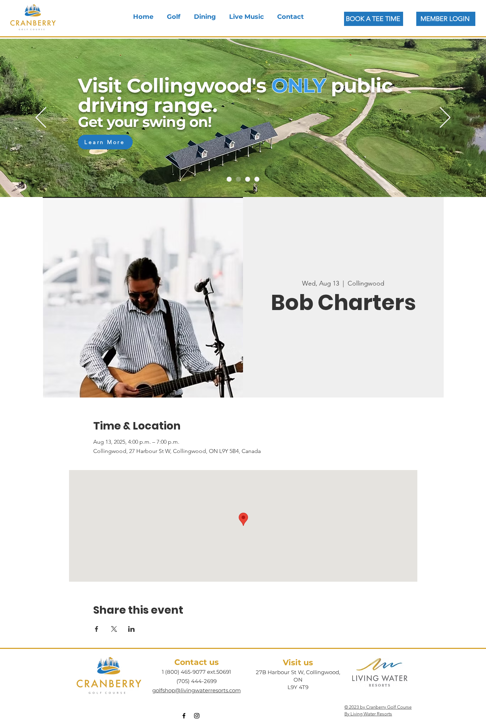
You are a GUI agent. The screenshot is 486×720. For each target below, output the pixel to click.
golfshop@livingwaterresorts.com (196, 690)
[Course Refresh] (229, 179)
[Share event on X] (114, 629)
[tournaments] (256, 179)
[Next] (445, 118)
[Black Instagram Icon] (196, 715)
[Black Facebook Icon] (183, 715)
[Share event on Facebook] (96, 629)
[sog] (247, 179)
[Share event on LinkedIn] (131, 629)
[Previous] (41, 118)
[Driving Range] (238, 179)
